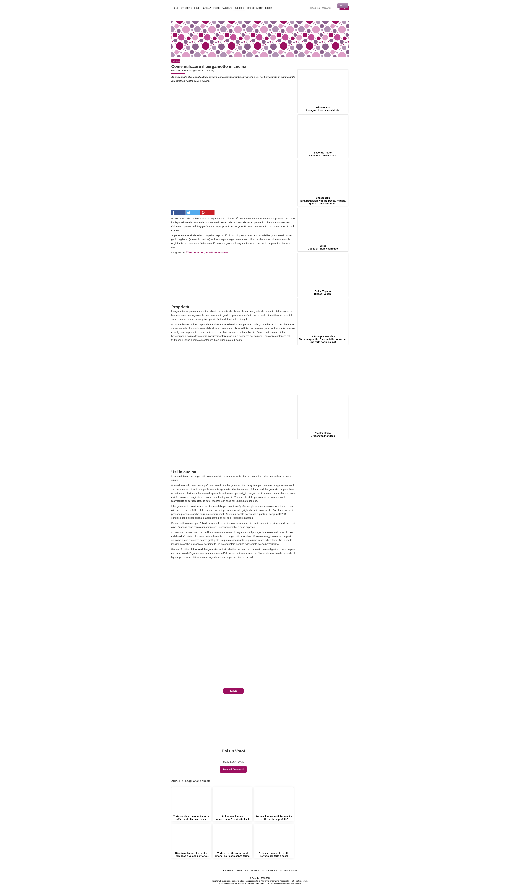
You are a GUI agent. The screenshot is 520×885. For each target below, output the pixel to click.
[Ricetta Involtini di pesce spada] (323, 131)
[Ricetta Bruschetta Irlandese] (323, 412)
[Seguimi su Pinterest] (319, 66)
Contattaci (242, 870)
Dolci (197, 8)
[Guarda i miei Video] (333, 66)
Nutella (206, 8)
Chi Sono (228, 870)
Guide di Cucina (255, 8)
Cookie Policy (269, 870)
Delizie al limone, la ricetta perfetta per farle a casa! (274, 837)
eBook (268, 8)
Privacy (255, 870)
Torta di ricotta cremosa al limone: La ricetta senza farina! (232, 837)
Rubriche (239, 8)
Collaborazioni (288, 870)
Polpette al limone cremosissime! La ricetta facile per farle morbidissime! (232, 800)
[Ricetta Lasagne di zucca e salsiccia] (323, 86)
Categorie (186, 8)
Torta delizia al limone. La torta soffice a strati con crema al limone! (191, 800)
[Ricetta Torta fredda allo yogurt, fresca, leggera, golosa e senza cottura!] (323, 177)
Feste (216, 8)
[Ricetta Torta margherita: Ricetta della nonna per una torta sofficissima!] (323, 315)
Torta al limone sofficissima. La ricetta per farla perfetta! (274, 800)
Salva (233, 690)
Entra (342, 5)
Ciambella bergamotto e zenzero (207, 252)
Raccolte (227, 8)
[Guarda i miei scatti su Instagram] (326, 66)
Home (175, 8)
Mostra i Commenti (233, 769)
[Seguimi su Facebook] (312, 66)
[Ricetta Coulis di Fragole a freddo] (323, 225)
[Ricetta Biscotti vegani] (323, 270)
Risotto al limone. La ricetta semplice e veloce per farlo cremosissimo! (191, 837)
